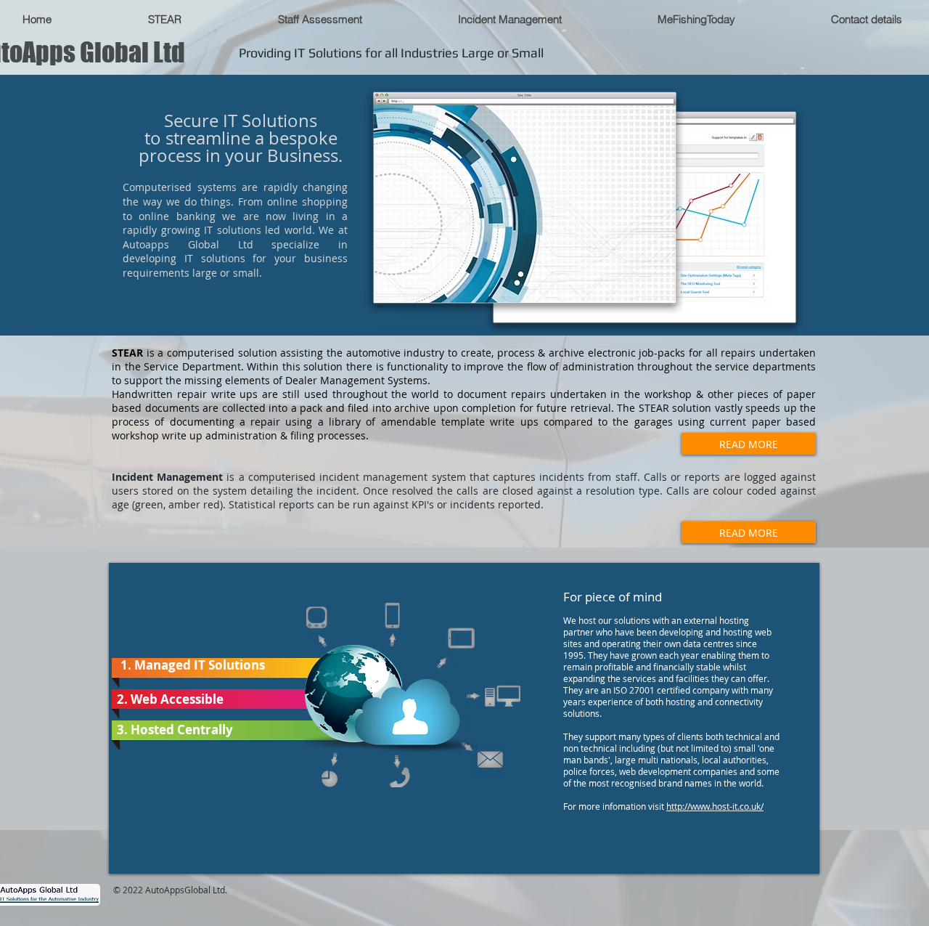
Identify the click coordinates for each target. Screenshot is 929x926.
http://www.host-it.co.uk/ (715, 806)
